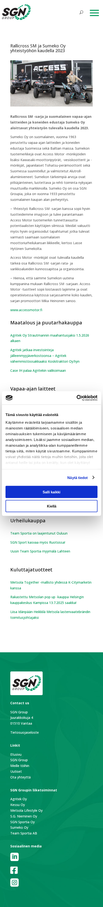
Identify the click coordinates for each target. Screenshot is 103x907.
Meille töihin (19, 765)
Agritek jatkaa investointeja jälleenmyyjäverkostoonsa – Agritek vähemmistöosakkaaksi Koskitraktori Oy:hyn (45, 356)
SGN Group (19, 760)
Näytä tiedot (77, 477)
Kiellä (51, 506)
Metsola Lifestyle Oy (26, 810)
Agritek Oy (18, 799)
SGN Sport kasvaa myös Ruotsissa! (38, 542)
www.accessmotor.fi (26, 310)
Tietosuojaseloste (24, 732)
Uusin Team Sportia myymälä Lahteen (40, 551)
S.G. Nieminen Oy (23, 816)
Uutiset (16, 771)
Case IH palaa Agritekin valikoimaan (38, 370)
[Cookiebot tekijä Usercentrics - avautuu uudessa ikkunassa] (76, 398)
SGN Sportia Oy (22, 822)
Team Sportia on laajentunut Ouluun (39, 533)
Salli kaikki (51, 492)
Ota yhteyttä (20, 777)
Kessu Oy (17, 804)
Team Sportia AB (23, 833)
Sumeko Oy (19, 827)
